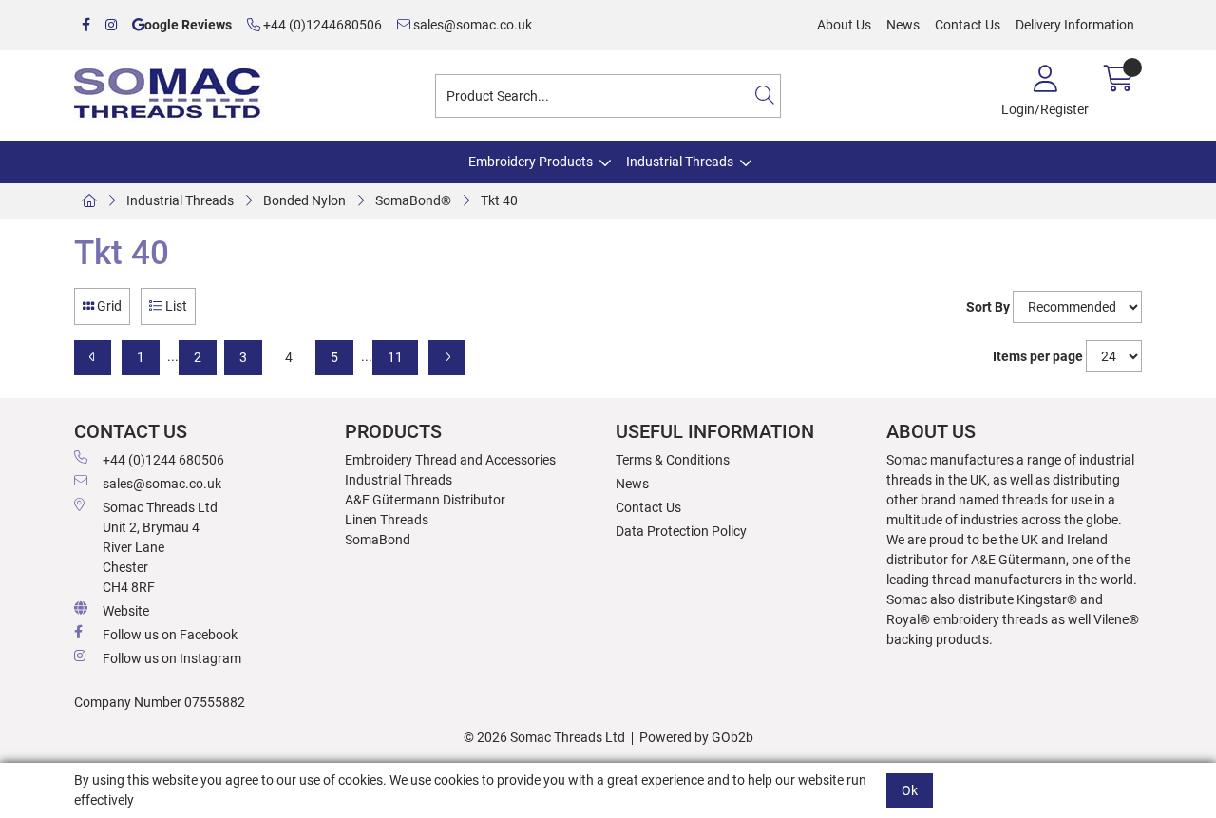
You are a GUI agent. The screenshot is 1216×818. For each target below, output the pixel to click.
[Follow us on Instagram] (111, 25)
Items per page (1038, 356)
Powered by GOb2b (696, 737)
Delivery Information (1075, 24)
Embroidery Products (530, 161)
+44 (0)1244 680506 (163, 459)
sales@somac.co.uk (471, 24)
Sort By (988, 306)
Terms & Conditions (673, 459)
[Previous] (92, 357)
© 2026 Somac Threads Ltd (544, 737)
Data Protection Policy (681, 531)
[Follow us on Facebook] (86, 25)
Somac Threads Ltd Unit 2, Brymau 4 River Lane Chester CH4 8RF (160, 547)
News (903, 24)
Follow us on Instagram (172, 658)
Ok (910, 789)
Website (126, 610)
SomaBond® (413, 200)
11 (395, 357)
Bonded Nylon (304, 200)
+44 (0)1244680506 (321, 24)
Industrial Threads (679, 161)
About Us (844, 24)
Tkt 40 (499, 200)
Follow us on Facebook (170, 634)
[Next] (447, 357)
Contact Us (967, 24)
